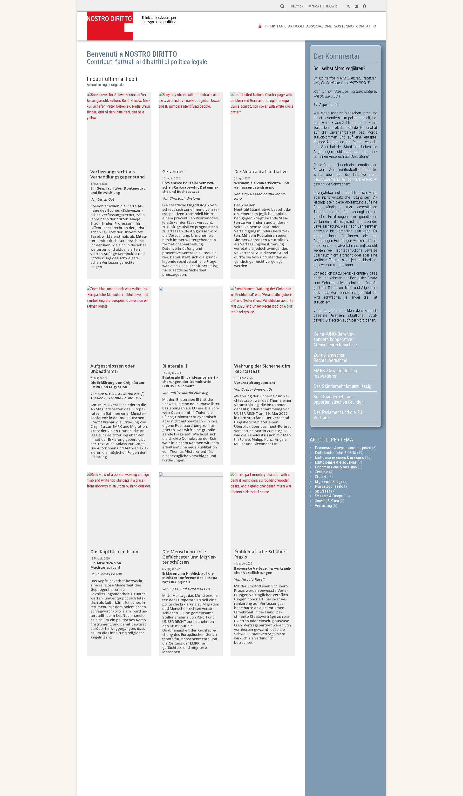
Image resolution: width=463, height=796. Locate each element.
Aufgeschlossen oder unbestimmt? (112, 368)
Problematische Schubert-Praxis (261, 554)
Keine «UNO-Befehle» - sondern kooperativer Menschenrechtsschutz (335, 339)
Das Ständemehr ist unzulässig (342, 386)
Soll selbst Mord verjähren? (339, 68)
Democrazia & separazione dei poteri (343, 448)
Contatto (366, 26)
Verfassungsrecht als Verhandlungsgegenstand (117, 174)
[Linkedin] (356, 6)
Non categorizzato (329, 486)
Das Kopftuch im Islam (114, 551)
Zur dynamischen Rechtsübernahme (330, 357)
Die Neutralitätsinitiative (261, 171)
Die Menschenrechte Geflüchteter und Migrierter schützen (189, 557)
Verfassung (323, 505)
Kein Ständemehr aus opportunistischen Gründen (339, 399)
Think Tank (275, 26)
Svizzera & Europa (329, 496)
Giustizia (321, 476)
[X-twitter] (348, 6)
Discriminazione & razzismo (336, 467)
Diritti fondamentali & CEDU (335, 452)
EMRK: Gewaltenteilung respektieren (335, 373)
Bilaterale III (175, 366)
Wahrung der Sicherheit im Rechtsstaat (262, 368)
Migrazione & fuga (328, 481)
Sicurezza (322, 491)
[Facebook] (364, 6)
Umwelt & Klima (327, 501)
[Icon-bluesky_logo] (372, 6)
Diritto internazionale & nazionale (339, 457)
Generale (321, 472)
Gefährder (173, 171)
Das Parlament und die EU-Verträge (338, 415)
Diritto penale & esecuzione (336, 462)
